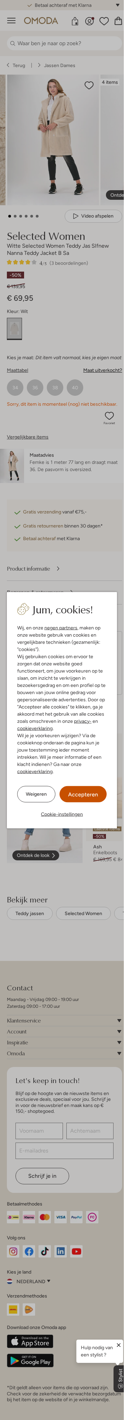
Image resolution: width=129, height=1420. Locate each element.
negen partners (60, 627)
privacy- (83, 721)
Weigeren (36, 794)
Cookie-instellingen (62, 814)
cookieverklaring (35, 728)
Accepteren (83, 794)
